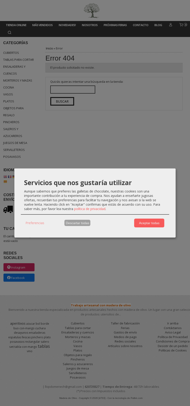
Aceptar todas (149, 223)
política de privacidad (89, 209)
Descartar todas (77, 223)
